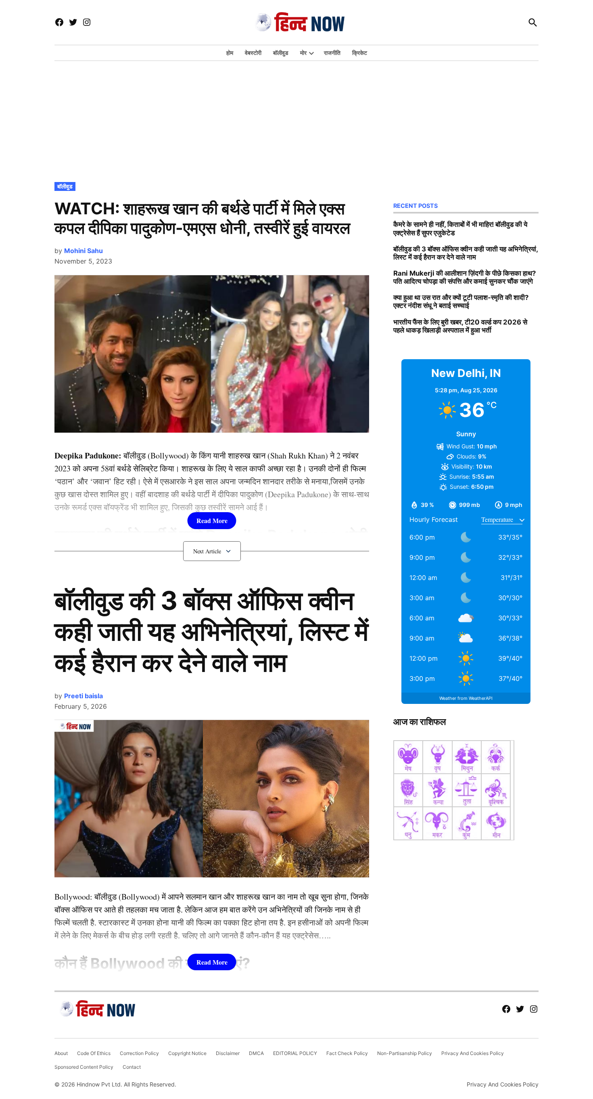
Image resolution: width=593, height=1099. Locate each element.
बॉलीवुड (280, 52)
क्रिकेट (359, 52)
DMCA (256, 1053)
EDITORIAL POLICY (295, 1053)
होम (229, 52)
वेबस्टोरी (253, 52)
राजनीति (332, 52)
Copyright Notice (187, 1053)
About (61, 1053)
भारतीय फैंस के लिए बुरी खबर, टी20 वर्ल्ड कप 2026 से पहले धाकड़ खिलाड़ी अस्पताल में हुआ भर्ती (460, 326)
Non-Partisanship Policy (404, 1053)
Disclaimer (228, 1053)
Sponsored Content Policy (83, 1067)
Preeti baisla (83, 696)
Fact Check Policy (347, 1053)
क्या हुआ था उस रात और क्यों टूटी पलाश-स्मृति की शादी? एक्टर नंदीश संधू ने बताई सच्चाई (460, 301)
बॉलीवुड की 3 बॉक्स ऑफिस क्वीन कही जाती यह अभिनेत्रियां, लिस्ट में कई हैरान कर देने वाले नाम (211, 631)
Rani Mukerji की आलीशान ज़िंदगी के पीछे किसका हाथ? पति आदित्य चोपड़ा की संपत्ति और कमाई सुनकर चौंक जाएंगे (464, 277)
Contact (132, 1067)
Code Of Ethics (94, 1053)
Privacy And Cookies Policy (472, 1053)
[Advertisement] (296, 119)
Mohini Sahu (83, 251)
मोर (303, 52)
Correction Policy (139, 1053)
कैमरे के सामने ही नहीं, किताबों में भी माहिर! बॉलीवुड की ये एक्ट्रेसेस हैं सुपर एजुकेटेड (460, 228)
